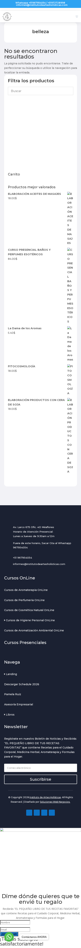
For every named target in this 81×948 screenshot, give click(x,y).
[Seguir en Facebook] (29, 813)
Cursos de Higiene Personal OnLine (30, 620)
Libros (10, 714)
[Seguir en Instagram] (37, 813)
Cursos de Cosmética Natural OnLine (29, 610)
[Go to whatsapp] (9, 937)
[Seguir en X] (52, 813)
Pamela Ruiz (12, 694)
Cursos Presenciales (25, 642)
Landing (11, 674)
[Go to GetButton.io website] (9, 944)
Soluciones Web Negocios (55, 801)
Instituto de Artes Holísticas (45, 797)
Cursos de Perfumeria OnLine (24, 600)
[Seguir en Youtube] (44, 813)
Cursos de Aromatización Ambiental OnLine (34, 630)
